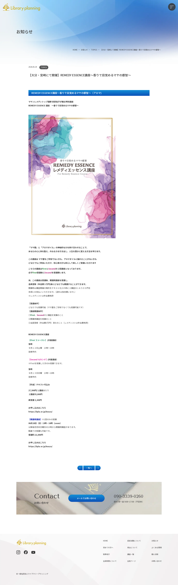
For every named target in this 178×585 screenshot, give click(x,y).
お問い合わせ (156, 561)
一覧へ (89, 467)
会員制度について (110, 561)
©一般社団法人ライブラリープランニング (32, 574)
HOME (105, 540)
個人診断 (154, 554)
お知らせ (154, 540)
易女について (132, 547)
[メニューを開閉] (172, 7)
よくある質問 (156, 547)
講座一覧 (130, 554)
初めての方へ (108, 547)
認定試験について (134, 540)
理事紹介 (106, 554)
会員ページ (131, 561)
